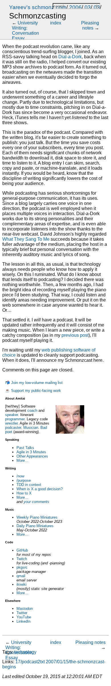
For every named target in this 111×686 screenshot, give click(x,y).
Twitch (22, 559)
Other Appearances (32, 456)
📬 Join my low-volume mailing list (34, 383)
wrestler (11, 423)
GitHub (22, 550)
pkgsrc (22, 567)
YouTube (24, 617)
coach (32, 410)
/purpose (24, 480)
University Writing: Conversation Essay (25, 30)
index (55, 22)
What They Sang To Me (26, 239)
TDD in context (29, 485)
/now (20, 476)
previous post (75, 335)
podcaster (13, 427)
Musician (30, 427)
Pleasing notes (90, 25)
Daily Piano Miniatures (35, 526)
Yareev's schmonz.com (37, 7)
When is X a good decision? (40, 489)
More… (22, 460)
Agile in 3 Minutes (31, 452)
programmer (14, 419)
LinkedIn (23, 621)
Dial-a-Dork (70, 56)
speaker (11, 415)
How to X (24, 493)
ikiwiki (21, 584)
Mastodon (25, 608)
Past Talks (25, 448)
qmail (21, 576)
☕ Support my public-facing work (33, 390)
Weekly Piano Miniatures (37, 517)
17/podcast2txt (30, 661)
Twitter (22, 613)
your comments (36, 502)
